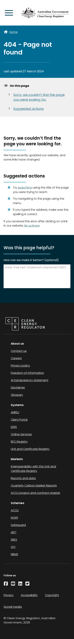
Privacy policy (20, 366)
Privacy (9, 595)
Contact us (19, 351)
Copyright (52, 595)
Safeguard (18, 525)
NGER (14, 518)
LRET (14, 532)
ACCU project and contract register (35, 493)
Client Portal (19, 420)
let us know (32, 226)
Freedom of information (27, 373)
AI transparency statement (29, 380)
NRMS (14, 554)
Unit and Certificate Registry (30, 449)
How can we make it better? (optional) (31, 260)
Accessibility (29, 595)
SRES (14, 540)
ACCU (15, 510)
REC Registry (19, 442)
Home (13, 32)
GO (13, 547)
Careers (16, 358)
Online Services (21, 434)
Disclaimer (18, 387)
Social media (13, 607)
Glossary (17, 395)
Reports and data (23, 478)
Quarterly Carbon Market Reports (34, 485)
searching (25, 188)
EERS (14, 427)
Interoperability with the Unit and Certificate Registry (33, 468)
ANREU (15, 412)
